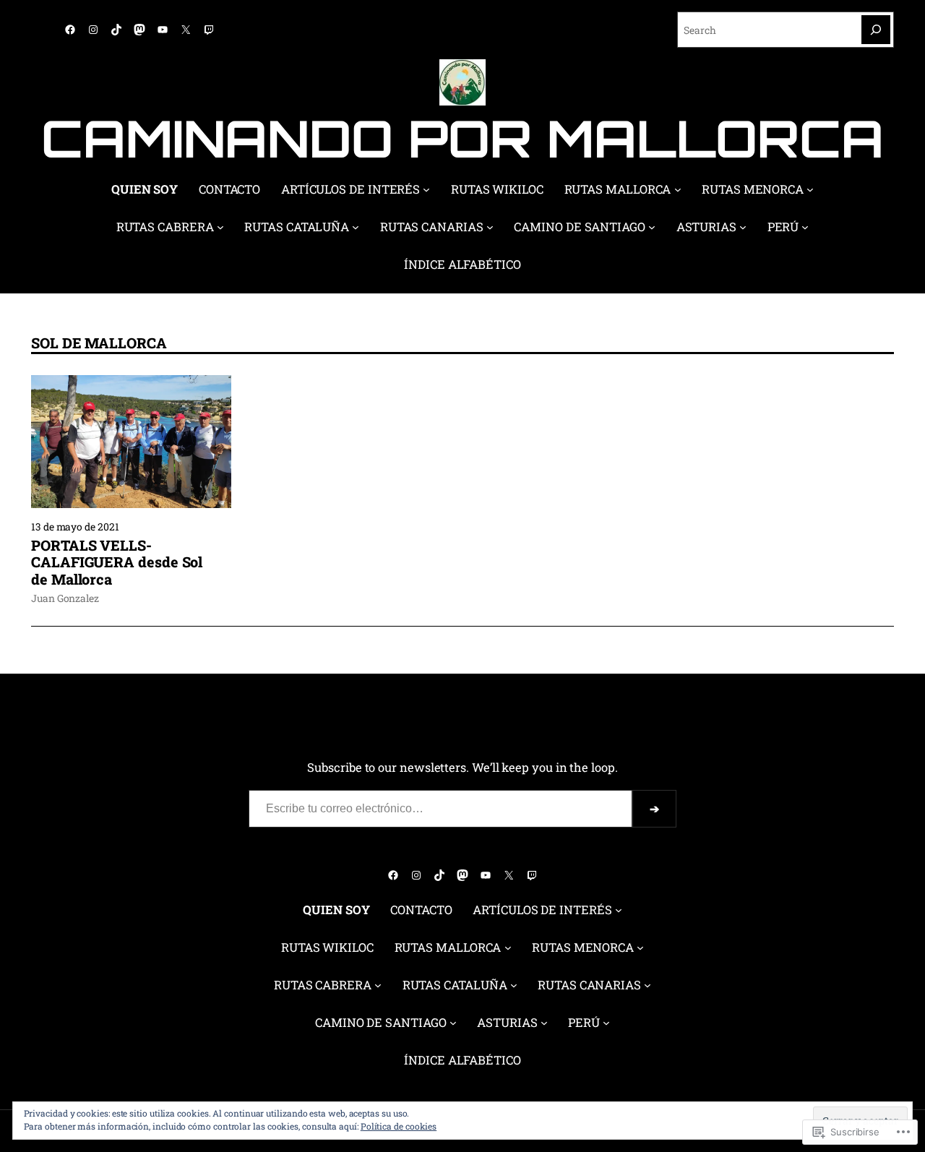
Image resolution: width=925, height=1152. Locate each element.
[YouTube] (162, 29)
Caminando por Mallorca (462, 138)
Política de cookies (398, 1126)
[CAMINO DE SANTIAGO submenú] (651, 227)
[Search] (875, 29)
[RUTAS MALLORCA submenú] (677, 189)
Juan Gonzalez (65, 598)
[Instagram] (93, 29)
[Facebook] (70, 29)
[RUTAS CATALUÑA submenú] (355, 227)
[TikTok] (116, 29)
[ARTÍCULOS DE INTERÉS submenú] (426, 189)
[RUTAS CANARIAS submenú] (490, 227)
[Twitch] (209, 29)
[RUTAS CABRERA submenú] (220, 227)
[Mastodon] (139, 29)
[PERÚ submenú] (805, 227)
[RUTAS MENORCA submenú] (810, 189)
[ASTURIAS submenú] (743, 227)
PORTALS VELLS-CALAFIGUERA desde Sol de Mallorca (116, 562)
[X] (186, 29)
